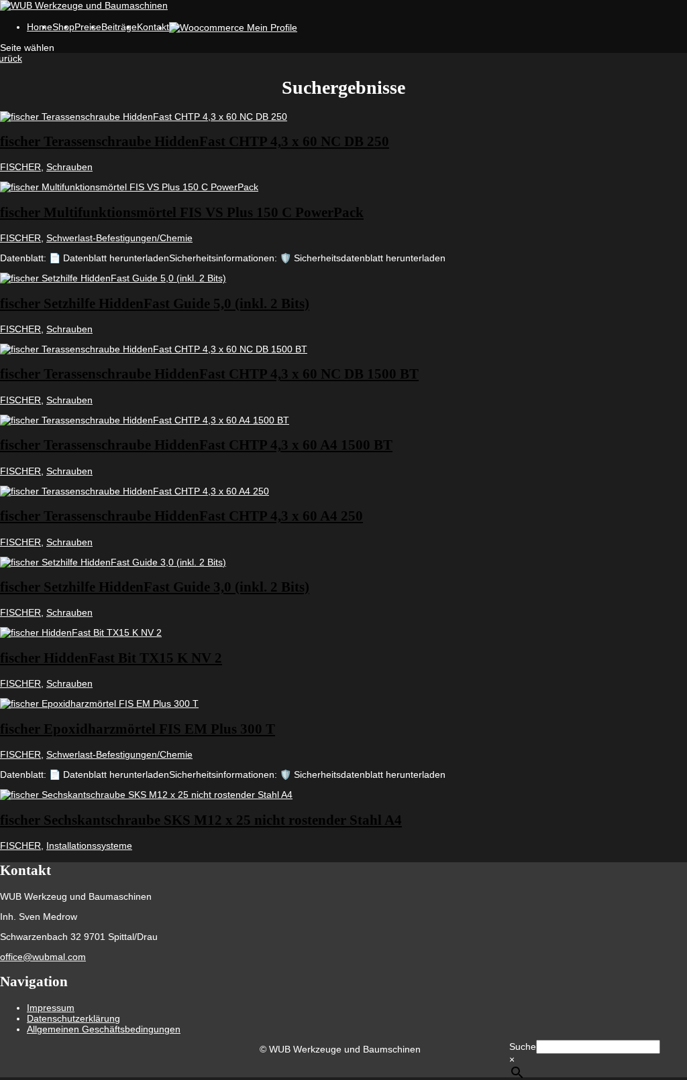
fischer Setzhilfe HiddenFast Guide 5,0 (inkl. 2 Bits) (154, 303)
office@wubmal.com (43, 956)
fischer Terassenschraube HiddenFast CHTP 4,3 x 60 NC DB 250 (194, 141)
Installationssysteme (89, 845)
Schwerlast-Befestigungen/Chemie (119, 237)
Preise (87, 26)
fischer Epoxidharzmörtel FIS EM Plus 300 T (137, 729)
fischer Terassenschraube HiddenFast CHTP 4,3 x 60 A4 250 (181, 516)
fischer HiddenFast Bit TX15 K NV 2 (111, 658)
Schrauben (69, 166)
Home (39, 26)
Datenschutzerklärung (73, 1018)
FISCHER (20, 166)
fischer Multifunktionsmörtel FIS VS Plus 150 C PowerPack (182, 212)
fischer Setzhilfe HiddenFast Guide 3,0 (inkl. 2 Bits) (154, 587)
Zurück (11, 58)
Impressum (50, 1007)
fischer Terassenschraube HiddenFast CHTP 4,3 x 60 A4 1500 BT (196, 445)
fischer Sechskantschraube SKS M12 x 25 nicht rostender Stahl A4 (201, 820)
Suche (522, 1046)
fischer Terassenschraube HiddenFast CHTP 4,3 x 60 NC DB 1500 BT (209, 374)
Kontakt (153, 26)
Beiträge (119, 26)
